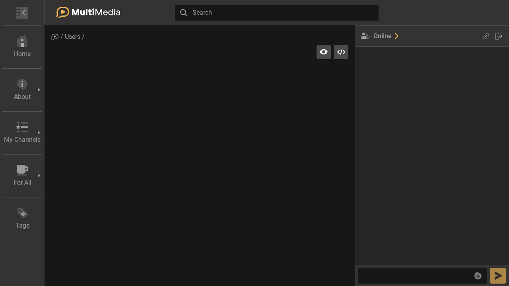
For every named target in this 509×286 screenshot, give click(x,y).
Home (22, 54)
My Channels (22, 139)
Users (72, 37)
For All (22, 182)
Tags (22, 225)
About (22, 96)
